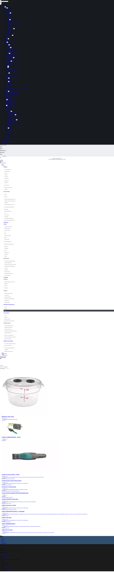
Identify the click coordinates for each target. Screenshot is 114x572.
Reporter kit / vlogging (7, 271)
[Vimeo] (2, 536)
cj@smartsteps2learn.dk (7, 567)
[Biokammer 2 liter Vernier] (24, 414)
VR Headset (6, 277)
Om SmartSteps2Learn (5, 547)
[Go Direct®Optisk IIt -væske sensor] (7, 497)
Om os (3, 352)
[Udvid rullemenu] (5, 165)
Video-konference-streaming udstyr (8, 273)
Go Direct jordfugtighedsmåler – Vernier (11, 437)
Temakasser (5, 189)
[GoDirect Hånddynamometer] (6, 521)
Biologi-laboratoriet (6, 419)
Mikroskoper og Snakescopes (8, 211)
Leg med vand (6, 176)
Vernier (5, 310)
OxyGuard (5, 308)
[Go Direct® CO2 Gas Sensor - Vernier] (30, 472)
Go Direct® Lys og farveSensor (9, 486)
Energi (5, 315)
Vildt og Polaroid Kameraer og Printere (9, 204)
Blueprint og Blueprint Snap (7, 345)
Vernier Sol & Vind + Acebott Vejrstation (9, 320)
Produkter (3, 165)
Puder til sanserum (6, 300)
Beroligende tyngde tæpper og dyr (8, 293)
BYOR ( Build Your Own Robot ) (8, 226)
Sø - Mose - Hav (33, 477)
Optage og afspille (6, 214)
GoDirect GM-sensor (6, 517)
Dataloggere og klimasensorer (9, 304)
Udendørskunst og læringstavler (8, 187)
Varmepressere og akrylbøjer (7, 338)
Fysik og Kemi (6, 312)
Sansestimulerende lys (7, 302)
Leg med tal (5, 174)
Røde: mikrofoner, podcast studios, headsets (9, 266)
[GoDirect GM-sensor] (5, 515)
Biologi (5, 194)
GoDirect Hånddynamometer (8, 523)
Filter (2, 365)
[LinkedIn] (0, 536)
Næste (1, 535)
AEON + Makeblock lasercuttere (8, 327)
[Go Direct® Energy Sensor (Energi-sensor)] (8, 478)
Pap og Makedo (6, 248)
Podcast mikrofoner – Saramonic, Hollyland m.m (10, 264)
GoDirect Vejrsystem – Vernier (9, 505)
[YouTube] (1, 536)
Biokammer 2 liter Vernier (8, 416)
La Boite (9, 570)
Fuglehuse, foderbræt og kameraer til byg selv (9, 199)
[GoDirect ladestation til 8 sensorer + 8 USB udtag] (9, 509)
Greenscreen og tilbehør (7, 230)
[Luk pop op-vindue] (0, 157)
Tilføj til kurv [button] (3, 440)
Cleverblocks (6, 254)
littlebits (5, 237)
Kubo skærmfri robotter (7, 228)
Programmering (6, 178)
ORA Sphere (6, 222)
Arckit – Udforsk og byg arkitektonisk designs (10, 343)
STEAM (5, 224)
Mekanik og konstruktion (8, 340)
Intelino (5, 233)
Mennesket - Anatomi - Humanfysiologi (20, 526)
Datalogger (5, 196)
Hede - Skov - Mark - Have (19, 477)
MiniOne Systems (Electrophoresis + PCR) (9, 281)
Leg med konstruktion (7, 171)
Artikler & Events (4, 353)
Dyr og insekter (6, 216)
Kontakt (3, 354)
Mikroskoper (6, 283)
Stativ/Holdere (6, 269)
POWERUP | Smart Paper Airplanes (8, 351)
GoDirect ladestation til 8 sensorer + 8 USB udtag (13, 511)
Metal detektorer (6, 209)
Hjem (2, 164)
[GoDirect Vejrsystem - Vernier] (6, 503)
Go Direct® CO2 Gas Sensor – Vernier (11, 474)
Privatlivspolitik (4, 543)
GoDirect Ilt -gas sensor (7, 529)
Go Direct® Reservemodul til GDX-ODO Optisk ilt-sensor (15, 493)
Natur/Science (6, 182)
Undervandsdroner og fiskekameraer (8, 218)
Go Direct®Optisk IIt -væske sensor (10, 499)
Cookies (3, 555)
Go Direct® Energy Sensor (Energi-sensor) (11, 480)
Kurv (2, 539)
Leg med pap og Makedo (7, 169)
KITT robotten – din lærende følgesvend (9, 298)
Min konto (3, 540)
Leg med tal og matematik (7, 235)
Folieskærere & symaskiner (7, 332)
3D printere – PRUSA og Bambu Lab (8, 325)
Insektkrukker (6, 202)
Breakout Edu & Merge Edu (7, 241)
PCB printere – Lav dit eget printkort (8, 335)
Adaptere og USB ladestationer (8, 262)
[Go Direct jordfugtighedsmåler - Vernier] (15, 435)
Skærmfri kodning (6, 252)
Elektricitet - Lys (17, 489)
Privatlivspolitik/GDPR (5, 554)
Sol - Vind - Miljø (17, 483)
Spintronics (5, 317)
